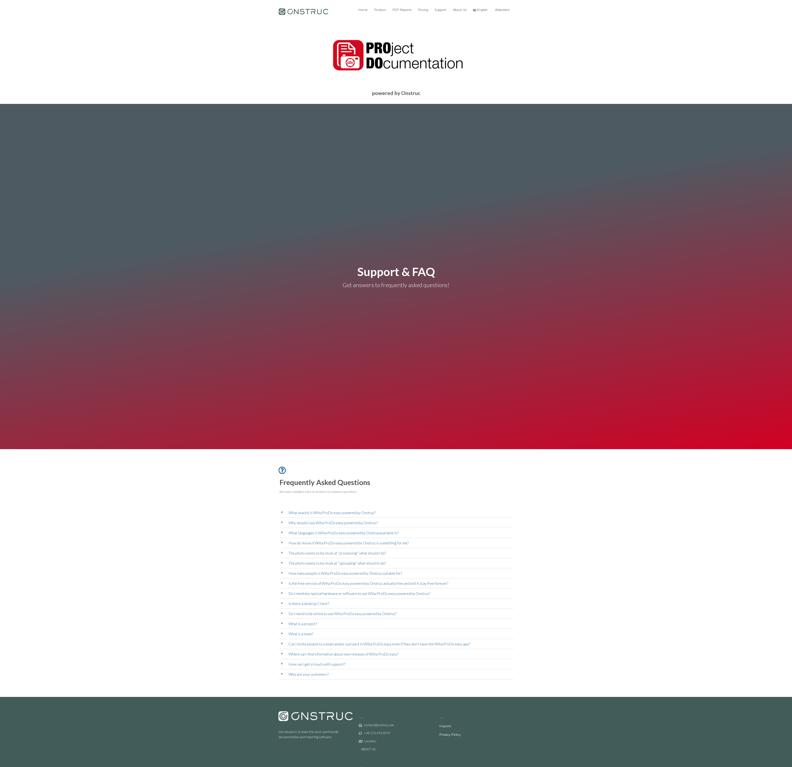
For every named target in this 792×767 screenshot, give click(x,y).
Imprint (445, 726)
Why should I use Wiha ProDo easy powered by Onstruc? (333, 522)
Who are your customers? (309, 674)
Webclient (502, 10)
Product (380, 10)
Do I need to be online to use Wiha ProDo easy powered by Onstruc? (342, 613)
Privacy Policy (450, 734)
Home (363, 10)
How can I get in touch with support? (317, 664)
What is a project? (303, 623)
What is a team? (301, 634)
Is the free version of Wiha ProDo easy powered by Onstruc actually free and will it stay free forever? (368, 583)
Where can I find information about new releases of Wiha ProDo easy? (343, 654)
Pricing (423, 10)
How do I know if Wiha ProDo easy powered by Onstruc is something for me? (349, 543)
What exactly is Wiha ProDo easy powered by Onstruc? (332, 512)
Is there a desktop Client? (309, 603)
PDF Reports (401, 10)
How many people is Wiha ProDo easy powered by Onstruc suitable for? (345, 573)
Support (440, 10)
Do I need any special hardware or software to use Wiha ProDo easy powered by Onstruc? (359, 593)
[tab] (396, 513)
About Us (459, 10)
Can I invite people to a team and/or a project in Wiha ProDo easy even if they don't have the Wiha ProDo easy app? (379, 644)
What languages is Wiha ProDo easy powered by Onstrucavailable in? (344, 533)
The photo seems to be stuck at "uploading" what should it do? (337, 563)
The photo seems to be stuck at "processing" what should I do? (337, 553)
